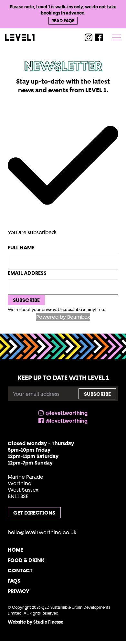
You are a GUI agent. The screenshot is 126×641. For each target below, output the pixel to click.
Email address (27, 273)
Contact (20, 570)
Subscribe (26, 300)
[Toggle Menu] (116, 37)
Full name (21, 247)
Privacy (18, 591)
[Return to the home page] (35, 37)
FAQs (14, 580)
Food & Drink (26, 560)
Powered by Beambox (63, 317)
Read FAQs (63, 21)
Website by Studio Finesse (35, 622)
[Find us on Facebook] (99, 37)
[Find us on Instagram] (88, 37)
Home (15, 549)
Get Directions (34, 512)
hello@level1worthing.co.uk (42, 532)
